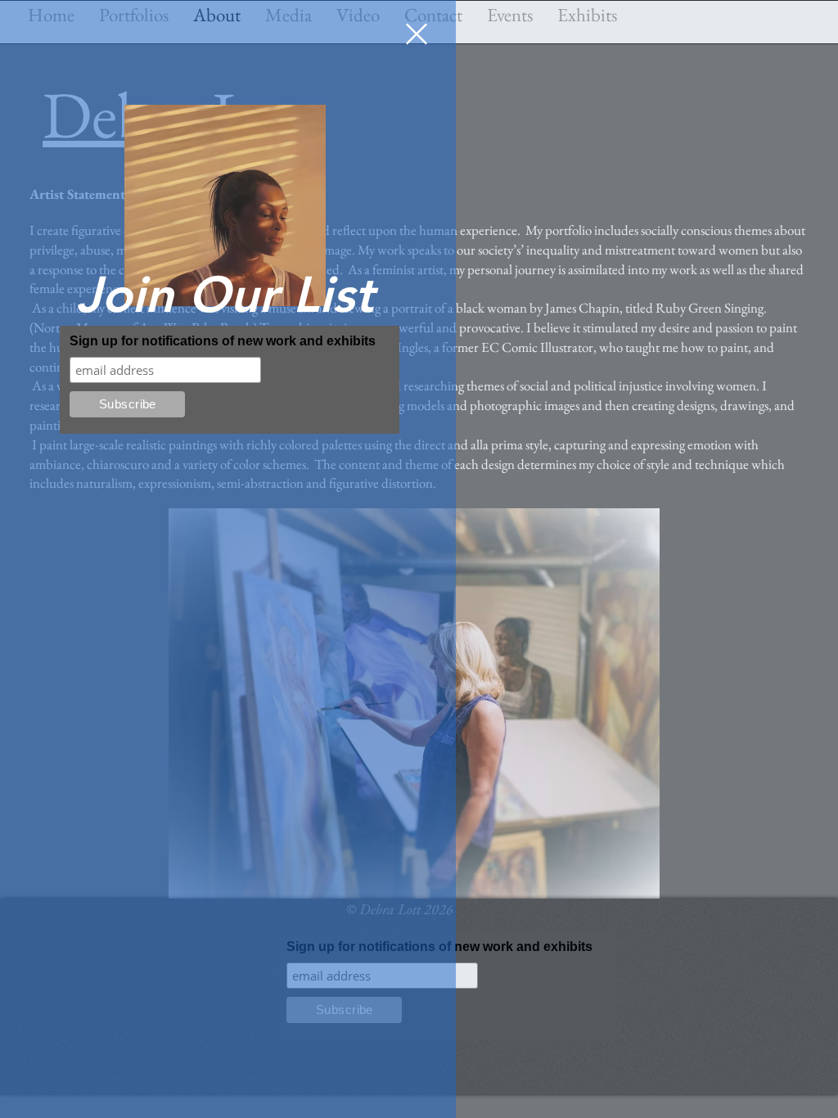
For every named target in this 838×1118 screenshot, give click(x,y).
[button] (416, 34)
